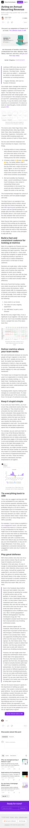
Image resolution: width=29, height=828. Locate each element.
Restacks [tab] (11, 736)
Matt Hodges (11, 766)
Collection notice (23, 817)
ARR (7, 107)
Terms (16, 817)
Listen (25, 18)
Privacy (12, 817)
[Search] (26, 755)
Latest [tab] (7, 755)
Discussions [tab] (13, 755)
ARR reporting (8, 207)
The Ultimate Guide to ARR (17, 30)
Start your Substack (10, 821)
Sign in (25, 2)
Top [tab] (3, 755)
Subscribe (20, 2)
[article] (14, 764)
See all (4, 796)
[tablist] (8, 736)
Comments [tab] (5, 736)
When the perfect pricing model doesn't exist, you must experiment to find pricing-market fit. (10, 764)
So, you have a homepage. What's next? (9, 784)
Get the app (22, 821)
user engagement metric (8, 525)
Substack (7, 825)
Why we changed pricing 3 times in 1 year (10, 760)
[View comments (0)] (8, 22)
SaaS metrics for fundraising (10, 772)
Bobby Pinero (8, 17)
